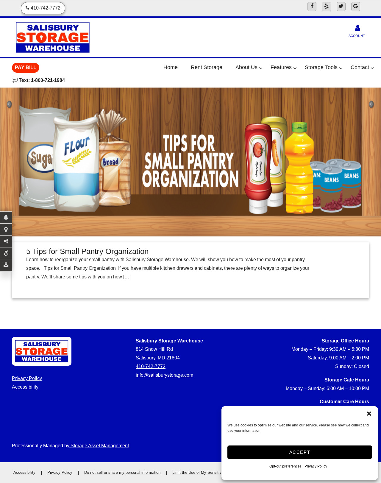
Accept (299, 452)
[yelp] (326, 6)
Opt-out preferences (285, 466)
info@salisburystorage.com (164, 375)
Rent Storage (206, 67)
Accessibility (25, 386)
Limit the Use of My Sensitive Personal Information (216, 472)
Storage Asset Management (99, 445)
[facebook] (311, 6)
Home (170, 67)
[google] (355, 6)
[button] (369, 414)
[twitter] (341, 6)
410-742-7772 (150, 366)
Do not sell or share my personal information (122, 472)
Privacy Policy (316, 466)
